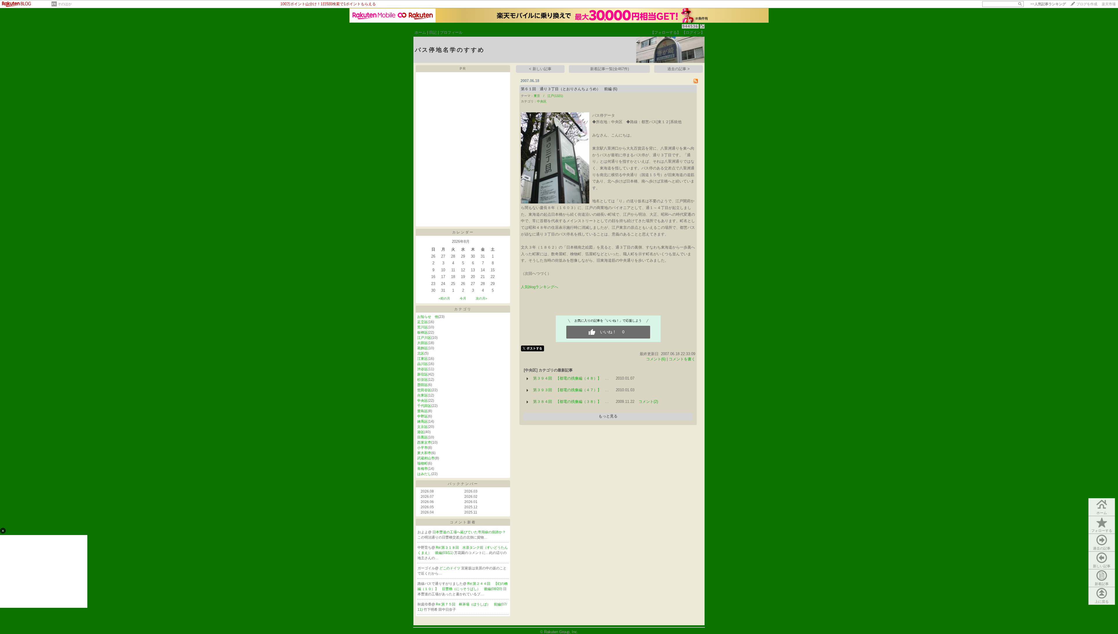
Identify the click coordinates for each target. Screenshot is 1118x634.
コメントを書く (682, 359)
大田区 (422, 343)
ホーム (420, 32)
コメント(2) (648, 401)
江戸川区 (424, 338)
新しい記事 (1101, 566)
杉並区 (422, 380)
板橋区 (422, 332)
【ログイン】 (693, 32)
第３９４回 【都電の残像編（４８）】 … (571, 378)
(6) (615, 89)
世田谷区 (424, 390)
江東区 (422, 359)
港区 (420, 432)
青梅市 (422, 469)
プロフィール (451, 32)
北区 (420, 353)
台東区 (422, 395)
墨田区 (422, 385)
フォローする (1101, 531)
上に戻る (1102, 602)
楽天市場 (1109, 4)
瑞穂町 (422, 463)
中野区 (422, 416)
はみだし (424, 474)
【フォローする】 (665, 32)
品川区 (422, 364)
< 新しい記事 (540, 69)
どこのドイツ (450, 568)
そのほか (65, 4)
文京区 (422, 427)
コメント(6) (656, 359)
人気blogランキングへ (539, 287)
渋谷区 (422, 369)
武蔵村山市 (426, 458)
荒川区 (422, 327)
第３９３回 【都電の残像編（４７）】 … (571, 390)
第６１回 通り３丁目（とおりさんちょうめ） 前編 (566, 89)
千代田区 (424, 406)
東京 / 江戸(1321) (548, 96)
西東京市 (424, 442)
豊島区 (422, 411)
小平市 (422, 448)
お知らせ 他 (427, 317)
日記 (433, 32)
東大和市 (424, 453)
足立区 (422, 322)
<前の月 (444, 298)
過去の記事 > (678, 69)
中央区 (422, 401)
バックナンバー (463, 484)
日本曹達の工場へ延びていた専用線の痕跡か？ (469, 532)
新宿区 (422, 374)
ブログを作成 (1086, 4)
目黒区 (422, 437)
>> (1048, 4)
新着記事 (1102, 584)
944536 (690, 26)
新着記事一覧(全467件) (609, 69)
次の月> (481, 298)
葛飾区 (422, 348)
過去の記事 (1101, 548)
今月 (463, 298)
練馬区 (422, 421)
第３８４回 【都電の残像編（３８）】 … (571, 401)
